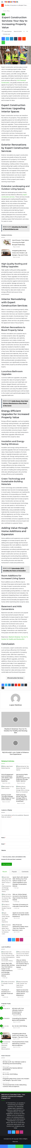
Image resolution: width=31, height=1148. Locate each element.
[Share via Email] (25, 685)
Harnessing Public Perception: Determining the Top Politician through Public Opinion (23, 778)
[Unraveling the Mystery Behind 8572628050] (6, 1021)
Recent (5, 871)
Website (3, 850)
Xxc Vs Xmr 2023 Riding (19, 1026)
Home (4, 11)
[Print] (3, 688)
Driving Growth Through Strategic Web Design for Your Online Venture (8, 797)
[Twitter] (6, 685)
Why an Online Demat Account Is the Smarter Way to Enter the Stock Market (22, 963)
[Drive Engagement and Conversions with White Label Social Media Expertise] (8, 769)
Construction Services (15, 678)
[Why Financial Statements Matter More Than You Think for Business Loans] (6, 929)
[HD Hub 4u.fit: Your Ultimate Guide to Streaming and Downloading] (6, 1011)
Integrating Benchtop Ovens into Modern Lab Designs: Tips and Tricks (20, 253)
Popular (14, 871)
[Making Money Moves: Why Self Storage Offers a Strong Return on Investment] (23, 789)
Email (3, 844)
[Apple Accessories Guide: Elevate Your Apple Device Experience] (6, 917)
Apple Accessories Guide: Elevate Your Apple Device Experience (21, 914)
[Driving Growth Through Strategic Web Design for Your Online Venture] (8, 789)
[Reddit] (19, 685)
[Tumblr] (12, 685)
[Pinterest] (16, 685)
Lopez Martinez (8, 31)
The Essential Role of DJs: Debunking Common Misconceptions (20, 1043)
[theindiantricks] (11, 2)
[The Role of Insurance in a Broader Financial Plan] (6, 907)
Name (3, 837)
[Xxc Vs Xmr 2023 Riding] (6, 1028)
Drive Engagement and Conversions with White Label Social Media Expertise (7, 778)
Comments (25, 871)
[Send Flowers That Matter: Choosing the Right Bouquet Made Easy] (6, 242)
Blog (8, 11)
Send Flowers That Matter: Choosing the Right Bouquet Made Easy (20, 242)
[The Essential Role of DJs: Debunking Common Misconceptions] (6, 1045)
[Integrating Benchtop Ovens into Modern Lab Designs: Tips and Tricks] (6, 253)
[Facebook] (3, 685)
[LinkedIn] (9, 685)
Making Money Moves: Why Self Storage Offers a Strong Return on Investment (21, 798)
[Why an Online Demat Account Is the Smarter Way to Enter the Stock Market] (6, 898)
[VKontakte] (22, 685)
